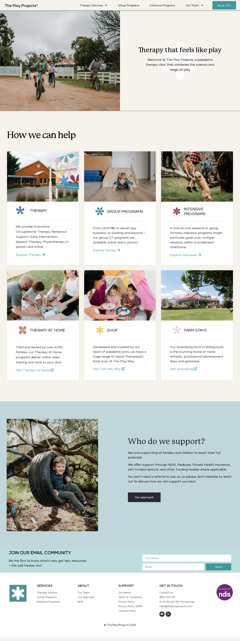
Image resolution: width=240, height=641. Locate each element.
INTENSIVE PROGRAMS (195, 211)
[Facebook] (162, 614)
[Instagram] (168, 614)
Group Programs (128, 5)
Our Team (192, 5)
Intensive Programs (162, 5)
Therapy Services (91, 5)
